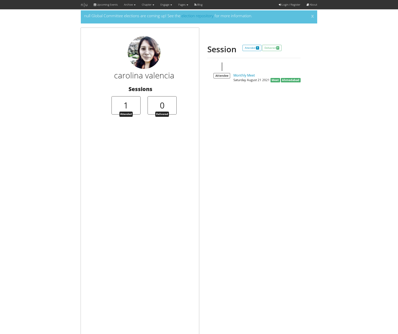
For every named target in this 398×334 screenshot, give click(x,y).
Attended (251, 48)
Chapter (147, 4)
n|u (84, 4)
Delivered (271, 48)
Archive (128, 4)
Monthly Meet (244, 75)
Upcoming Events (107, 4)
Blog (200, 4)
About (313, 4)
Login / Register (290, 4)
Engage (165, 4)
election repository (197, 15)
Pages (182, 4)
